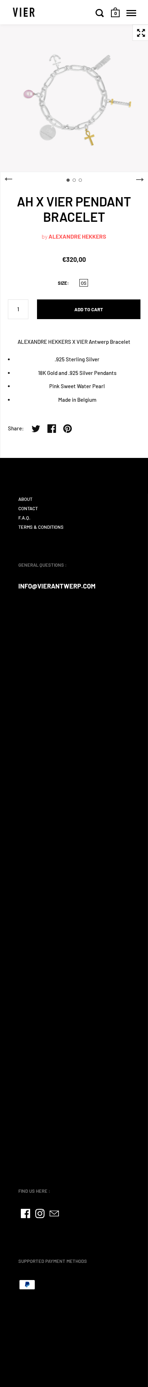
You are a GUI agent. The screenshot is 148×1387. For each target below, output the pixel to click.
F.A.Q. (24, 518)
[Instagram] (40, 1213)
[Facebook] (25, 1213)
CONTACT (28, 508)
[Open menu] (131, 13)
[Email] (54, 1213)
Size (62, 283)
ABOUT (25, 499)
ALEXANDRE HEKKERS (77, 236)
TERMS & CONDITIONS (41, 527)
